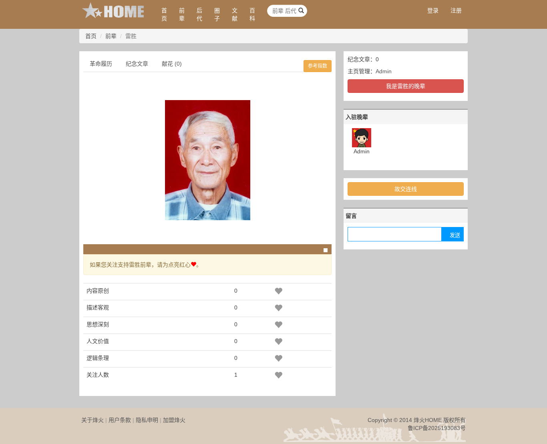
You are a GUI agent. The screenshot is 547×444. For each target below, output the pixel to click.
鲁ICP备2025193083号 (437, 428)
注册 (456, 10)
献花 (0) (172, 63)
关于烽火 (92, 420)
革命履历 (101, 63)
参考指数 (317, 66)
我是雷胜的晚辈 (405, 86)
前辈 (182, 14)
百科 (252, 14)
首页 (164, 14)
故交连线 (405, 189)
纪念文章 (137, 63)
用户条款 (120, 420)
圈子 (217, 14)
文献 (234, 14)
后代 (199, 14)
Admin (384, 71)
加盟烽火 (174, 420)
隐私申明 (147, 420)
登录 (432, 10)
